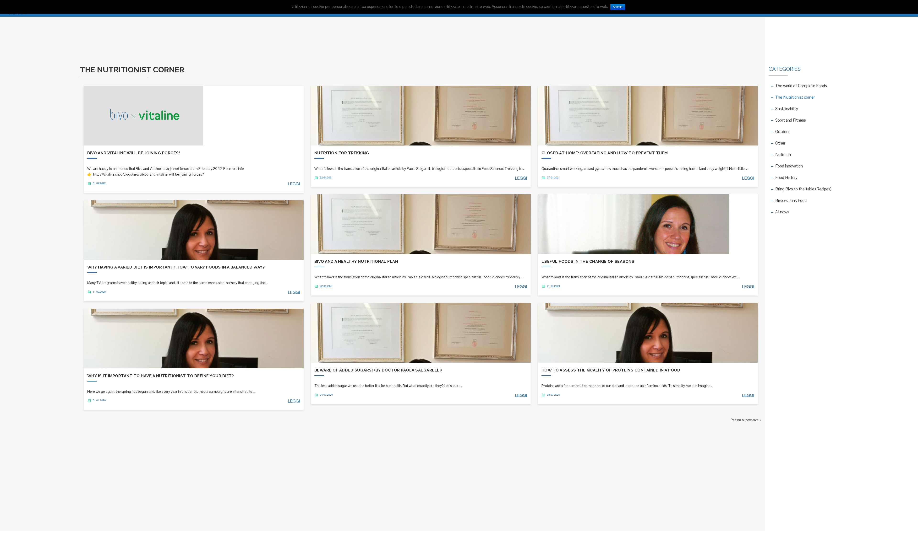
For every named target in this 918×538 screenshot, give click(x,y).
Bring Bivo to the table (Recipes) (803, 189)
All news (782, 212)
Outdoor (782, 131)
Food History (786, 177)
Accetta (618, 7)
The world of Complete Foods (801, 85)
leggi (294, 184)
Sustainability (786, 108)
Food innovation (789, 166)
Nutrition (783, 154)
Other (780, 143)
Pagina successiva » (746, 419)
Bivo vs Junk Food (791, 200)
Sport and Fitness (790, 120)
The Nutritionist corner (795, 97)
